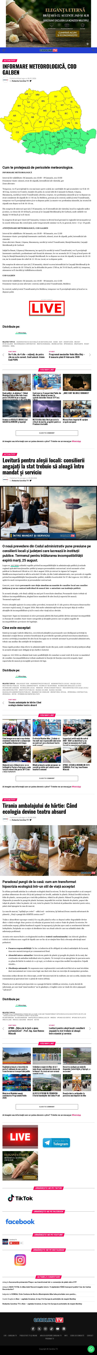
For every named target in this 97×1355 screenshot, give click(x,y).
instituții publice (27, 690)
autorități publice (11, 686)
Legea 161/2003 (42, 690)
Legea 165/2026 (55, 690)
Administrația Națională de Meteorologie (34, 342)
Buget (77, 342)
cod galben (8, 344)
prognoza (69, 344)
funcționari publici (53, 688)
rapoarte (79, 344)
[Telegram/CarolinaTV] (56, 1148)
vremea (6, 346)
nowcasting (57, 344)
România (7, 694)
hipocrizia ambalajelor (39, 1017)
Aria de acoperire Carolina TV (51, 1335)
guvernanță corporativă (25, 344)
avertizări (68, 342)
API (61, 342)
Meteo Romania (44, 344)
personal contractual (78, 692)
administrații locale (60, 683)
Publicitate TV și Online (28, 1335)
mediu (53, 1017)
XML (13, 346)
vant (87, 344)
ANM (56, 342)
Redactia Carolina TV (20, 81)
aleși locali (76, 683)
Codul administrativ (29, 686)
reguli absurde (20, 1020)
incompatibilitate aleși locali (76, 688)
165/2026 (15, 565)
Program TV (49, 1338)
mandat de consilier (41, 692)
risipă (30, 1020)
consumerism (21, 1017)
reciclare (7, 1020)
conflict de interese (48, 686)
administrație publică (40, 683)
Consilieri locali (28, 688)
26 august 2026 (23, 683)
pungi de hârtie (64, 1017)
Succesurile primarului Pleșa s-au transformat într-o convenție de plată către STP (43, 1282)
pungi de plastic (79, 1017)
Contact (90, 1335)
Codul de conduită (77, 1335)
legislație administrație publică (17, 692)
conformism (8, 1017)
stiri (14, 694)
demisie (40, 688)
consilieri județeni (11, 688)
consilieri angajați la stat (70, 686)
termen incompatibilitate (29, 694)
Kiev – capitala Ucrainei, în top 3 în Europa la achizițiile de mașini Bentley (46, 1299)
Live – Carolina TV (10, 1335)
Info (65, 1335)
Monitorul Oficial (58, 692)
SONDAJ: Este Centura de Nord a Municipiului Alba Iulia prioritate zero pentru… (44, 1294)
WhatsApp (76, 441)
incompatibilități (10, 690)
